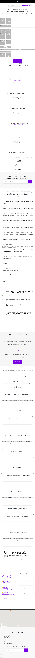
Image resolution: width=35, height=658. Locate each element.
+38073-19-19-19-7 (7, 636)
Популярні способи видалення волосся (17, 418)
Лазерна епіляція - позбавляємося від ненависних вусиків (17, 394)
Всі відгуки (17, 361)
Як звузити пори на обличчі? (17, 451)
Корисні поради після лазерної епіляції (17, 499)
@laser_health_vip (7, 641)
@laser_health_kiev (7, 637)
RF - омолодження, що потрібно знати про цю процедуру (17, 516)
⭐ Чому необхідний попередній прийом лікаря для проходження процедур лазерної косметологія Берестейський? (8, 595)
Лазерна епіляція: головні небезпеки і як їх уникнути (17, 402)
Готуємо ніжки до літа (17, 467)
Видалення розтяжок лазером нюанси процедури (17, 427)
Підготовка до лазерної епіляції (17, 491)
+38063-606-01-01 (7, 640)
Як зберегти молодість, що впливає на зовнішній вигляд (17, 435)
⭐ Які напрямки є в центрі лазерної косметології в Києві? (7, 588)
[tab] (9, 577)
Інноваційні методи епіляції (17, 524)
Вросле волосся (17, 410)
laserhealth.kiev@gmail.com (8, 643)
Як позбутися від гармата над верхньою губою (17, 443)
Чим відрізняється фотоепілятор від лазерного (17, 483)
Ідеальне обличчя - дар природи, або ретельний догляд (17, 459)
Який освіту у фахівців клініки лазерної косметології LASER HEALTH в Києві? (7, 577)
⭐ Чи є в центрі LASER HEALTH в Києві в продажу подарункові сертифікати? (7, 583)
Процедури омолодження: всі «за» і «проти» (17, 532)
